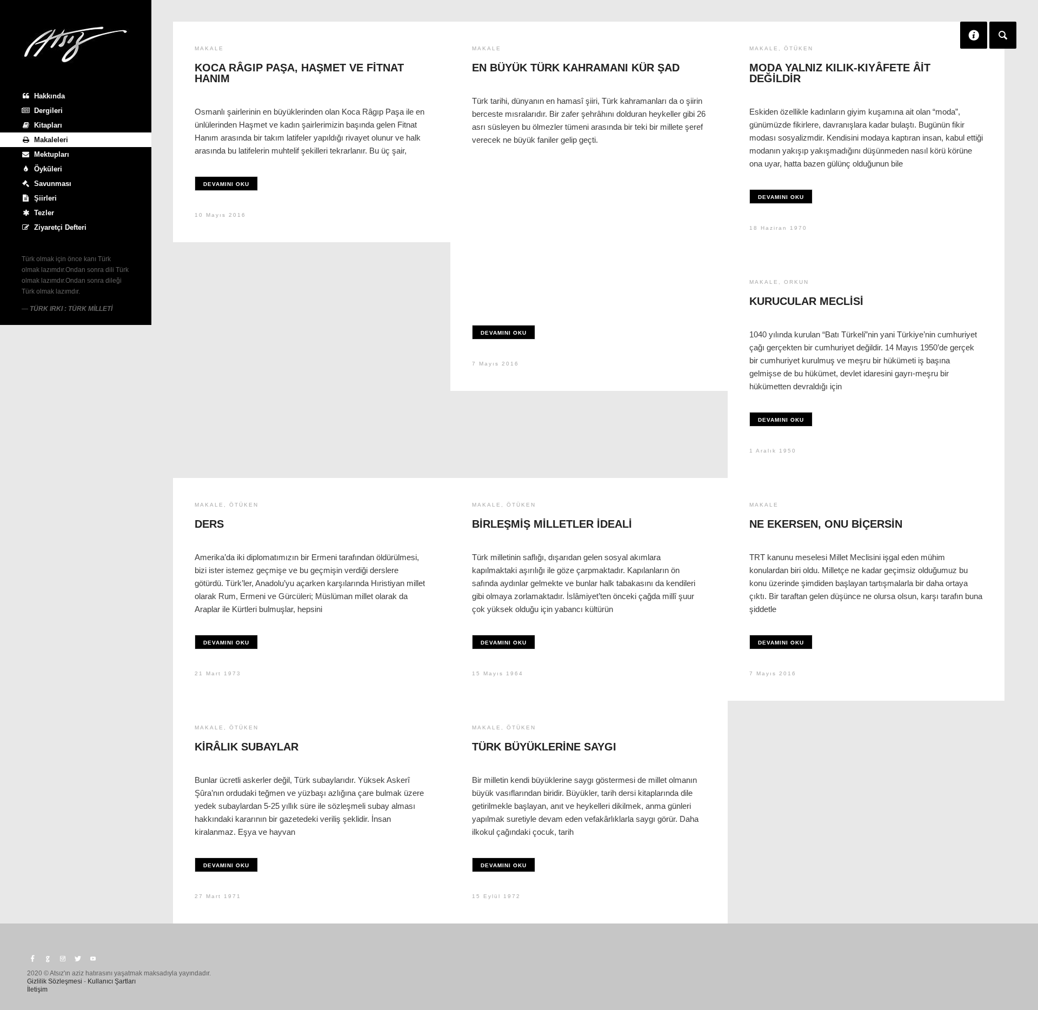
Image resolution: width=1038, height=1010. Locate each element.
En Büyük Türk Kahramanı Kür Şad (576, 68)
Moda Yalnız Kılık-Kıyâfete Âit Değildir (839, 73)
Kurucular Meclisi (806, 301)
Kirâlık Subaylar (246, 747)
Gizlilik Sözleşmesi (54, 981)
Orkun (796, 282)
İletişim (37, 989)
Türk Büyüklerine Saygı (544, 747)
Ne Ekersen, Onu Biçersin (825, 524)
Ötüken (798, 48)
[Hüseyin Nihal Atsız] (76, 44)
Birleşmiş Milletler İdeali (552, 524)
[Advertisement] (589, 230)
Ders (209, 524)
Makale (209, 48)
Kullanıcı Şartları (112, 981)
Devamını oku (226, 184)
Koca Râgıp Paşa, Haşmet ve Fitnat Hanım (299, 73)
